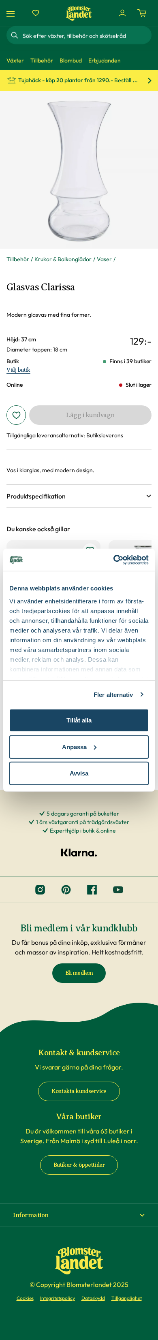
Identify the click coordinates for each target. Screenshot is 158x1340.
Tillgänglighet (126, 1298)
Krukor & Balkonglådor (63, 259)
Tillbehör (17, 259)
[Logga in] (122, 13)
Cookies (25, 1298)
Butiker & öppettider (79, 1165)
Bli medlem (79, 973)
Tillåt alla (79, 720)
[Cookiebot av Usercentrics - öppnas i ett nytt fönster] (114, 559)
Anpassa (74, 746)
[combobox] (86, 35)
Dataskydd (93, 1298)
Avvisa (79, 773)
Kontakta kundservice (79, 1091)
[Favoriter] (35, 13)
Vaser (104, 259)
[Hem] (79, 13)
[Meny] (11, 13)
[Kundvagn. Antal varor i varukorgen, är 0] (142, 13)
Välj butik (18, 370)
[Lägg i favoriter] (16, 415)
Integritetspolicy (57, 1298)
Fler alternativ (113, 694)
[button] (79, 496)
